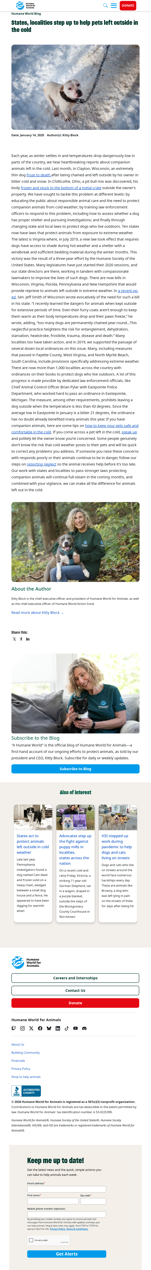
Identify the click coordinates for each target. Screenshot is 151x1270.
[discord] (84, 1028)
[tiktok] (66, 1028)
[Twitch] (13, 1028)
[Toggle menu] (114, 5)
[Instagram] (22, 1028)
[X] (14, 639)
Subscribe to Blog (75, 768)
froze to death (39, 175)
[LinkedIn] (58, 1028)
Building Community (25, 1053)
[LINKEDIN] (28, 639)
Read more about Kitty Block (35, 612)
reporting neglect (41, 464)
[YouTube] (75, 1028)
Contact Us (75, 990)
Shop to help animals (26, 1077)
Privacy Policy (20, 1069)
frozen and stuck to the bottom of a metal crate (61, 187)
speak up (129, 432)
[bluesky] (49, 1028)
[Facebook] (40, 1028)
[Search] (107, 6)
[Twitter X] (31, 1028)
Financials (18, 1061)
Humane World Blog (26, 14)
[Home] (26, 962)
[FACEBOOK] (21, 639)
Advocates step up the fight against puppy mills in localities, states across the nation (75, 849)
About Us (17, 1044)
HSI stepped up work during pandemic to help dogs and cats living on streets (117, 847)
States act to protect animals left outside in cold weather (33, 844)
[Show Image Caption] (136, 127)
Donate (128, 5)
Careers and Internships (75, 978)
